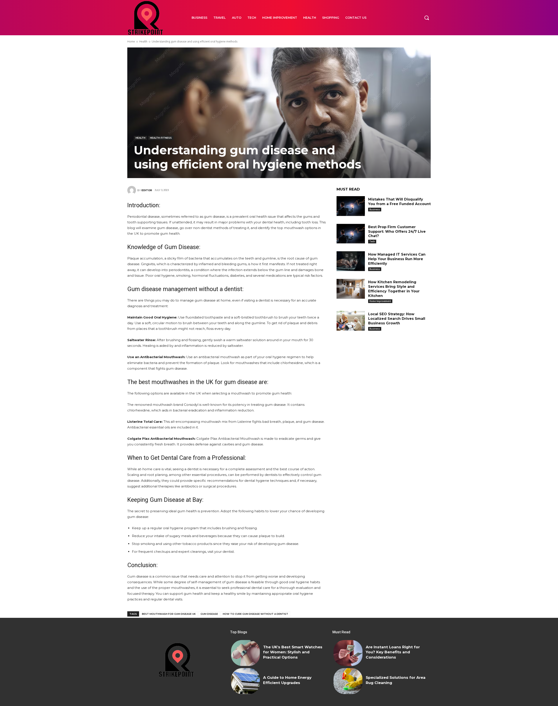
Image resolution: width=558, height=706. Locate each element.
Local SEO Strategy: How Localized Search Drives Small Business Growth (396, 318)
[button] (426, 17)
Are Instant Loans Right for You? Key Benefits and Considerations (393, 652)
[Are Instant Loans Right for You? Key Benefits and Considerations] (347, 653)
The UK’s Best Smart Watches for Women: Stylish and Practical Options (292, 652)
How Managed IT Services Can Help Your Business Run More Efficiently (396, 259)
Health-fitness (161, 137)
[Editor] (132, 190)
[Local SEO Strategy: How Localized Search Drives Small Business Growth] (351, 321)
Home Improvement (380, 301)
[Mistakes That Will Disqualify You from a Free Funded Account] (351, 206)
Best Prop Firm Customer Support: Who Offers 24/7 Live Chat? (397, 231)
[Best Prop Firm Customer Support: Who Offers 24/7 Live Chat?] (351, 234)
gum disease (209, 613)
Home (131, 41)
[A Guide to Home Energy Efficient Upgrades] (245, 681)
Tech (372, 241)
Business (374, 209)
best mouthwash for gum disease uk (169, 613)
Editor (146, 190)
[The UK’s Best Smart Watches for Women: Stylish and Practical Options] (245, 653)
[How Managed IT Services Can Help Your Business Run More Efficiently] (351, 261)
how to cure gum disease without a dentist (255, 613)
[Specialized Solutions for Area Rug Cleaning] (347, 681)
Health (143, 41)
